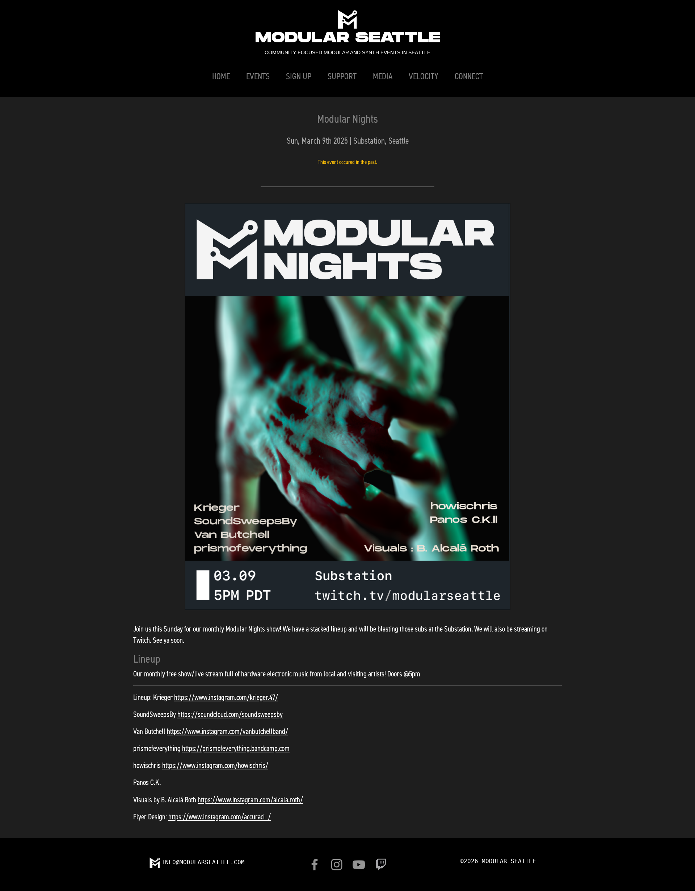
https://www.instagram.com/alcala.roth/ (250, 799)
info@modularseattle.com (203, 862)
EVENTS (258, 76)
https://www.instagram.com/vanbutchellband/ (227, 731)
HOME (221, 76)
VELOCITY (423, 76)
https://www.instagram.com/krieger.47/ (226, 697)
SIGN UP (298, 76)
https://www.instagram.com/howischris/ (215, 765)
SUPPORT (342, 76)
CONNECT (469, 76)
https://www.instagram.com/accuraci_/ (219, 816)
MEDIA (382, 76)
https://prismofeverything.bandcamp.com (236, 748)
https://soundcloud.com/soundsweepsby (230, 714)
